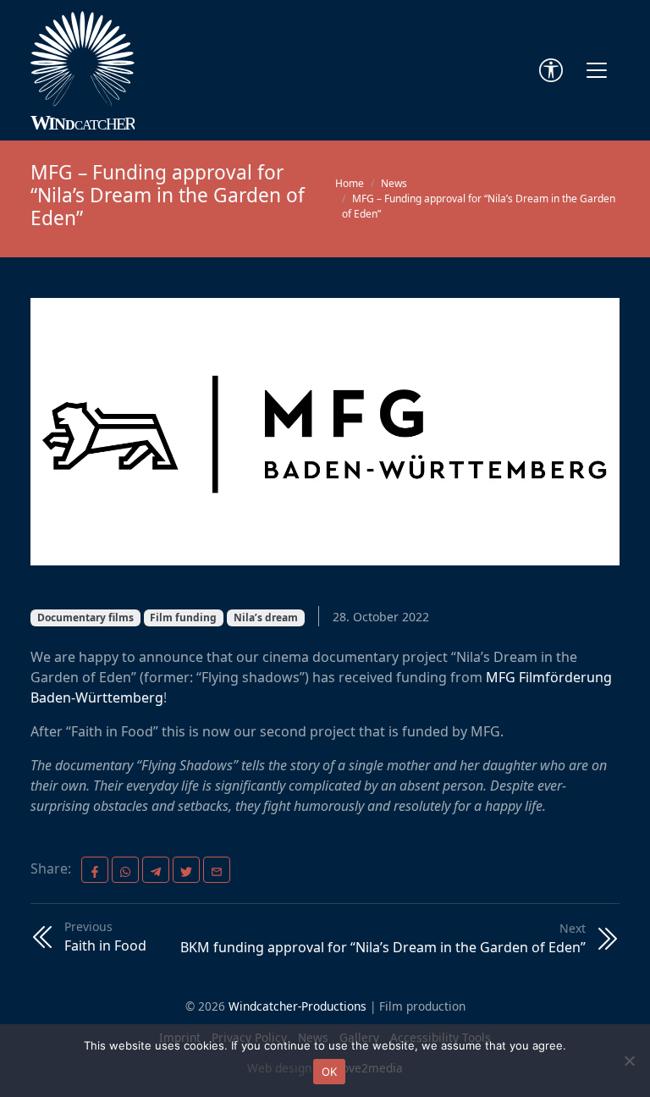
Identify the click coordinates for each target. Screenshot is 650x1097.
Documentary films (85, 617)
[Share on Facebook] (94, 870)
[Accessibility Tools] (551, 70)
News (394, 183)
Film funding (183, 617)
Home (349, 183)
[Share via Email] (216, 870)
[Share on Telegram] (155, 870)
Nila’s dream (266, 617)
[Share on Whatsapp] (125, 870)
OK (330, 1071)
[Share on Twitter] (186, 870)
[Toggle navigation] (597, 70)
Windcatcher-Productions (297, 1006)
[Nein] (628, 1060)
